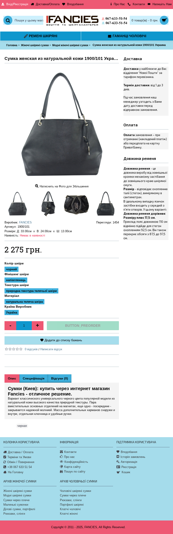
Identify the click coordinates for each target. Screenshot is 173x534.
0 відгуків (31, 349)
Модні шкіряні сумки (17, 495)
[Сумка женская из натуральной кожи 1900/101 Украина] (62, 125)
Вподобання (129, 452)
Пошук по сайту (74, 471)
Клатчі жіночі (69, 513)
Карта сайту (72, 466)
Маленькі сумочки (15, 504)
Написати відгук (51, 349)
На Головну (15, 472)
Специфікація (33, 378)
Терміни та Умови (19, 457)
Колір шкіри (14, 263)
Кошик (126, 472)
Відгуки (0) (59, 378)
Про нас (69, 457)
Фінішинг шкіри (17, 274)
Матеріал (12, 296)
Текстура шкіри (17, 285)
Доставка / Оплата (20, 452)
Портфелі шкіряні (72, 504)
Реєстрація (128, 467)
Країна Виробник (18, 306)
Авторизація (129, 462)
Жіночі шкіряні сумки (17, 491)
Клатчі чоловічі (70, 509)
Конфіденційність (76, 462)
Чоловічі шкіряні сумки (75, 491)
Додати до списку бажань (63, 340)
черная (22, 425)
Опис (12, 378)
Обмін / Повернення (20, 462)
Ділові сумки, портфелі (19, 509)
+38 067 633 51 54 (19, 467)
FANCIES (25, 222)
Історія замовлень (133, 457)
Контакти (70, 452)
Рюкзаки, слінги (14, 513)
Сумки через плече (16, 500)
